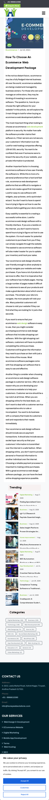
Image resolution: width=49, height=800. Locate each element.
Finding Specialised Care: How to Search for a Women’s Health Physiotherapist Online (30, 503)
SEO (11, 634)
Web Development (32, 624)
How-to (30, 629)
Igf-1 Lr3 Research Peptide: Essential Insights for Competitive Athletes (31, 516)
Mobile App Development (15, 738)
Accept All (25, 781)
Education (13, 648)
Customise (24, 788)
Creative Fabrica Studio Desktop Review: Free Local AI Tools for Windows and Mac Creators (30, 574)
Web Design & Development (16, 722)
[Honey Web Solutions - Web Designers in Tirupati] (10, 12)
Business (23, 510)
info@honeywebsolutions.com (16, 706)
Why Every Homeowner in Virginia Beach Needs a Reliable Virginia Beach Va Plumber (30, 546)
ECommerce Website (13, 727)
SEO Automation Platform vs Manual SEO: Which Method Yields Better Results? (30, 560)
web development (35, 127)
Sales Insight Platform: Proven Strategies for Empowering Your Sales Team (30, 530)
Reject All (24, 794)
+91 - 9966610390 (10, 697)
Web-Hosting (34, 643)
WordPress (29, 638)
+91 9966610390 (14, 2)
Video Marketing (15, 652)
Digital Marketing (26, 495)
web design (22, 323)
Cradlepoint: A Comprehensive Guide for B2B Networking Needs (31, 601)
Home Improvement (27, 537)
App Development (26, 566)
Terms (6, 743)
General (27, 648)
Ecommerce (11, 50)
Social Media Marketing (28, 634)
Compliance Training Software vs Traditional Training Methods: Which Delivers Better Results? (30, 587)
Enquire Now (13, 6)
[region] (24, 777)
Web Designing (14, 629)
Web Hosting (10, 747)
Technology (24, 581)
